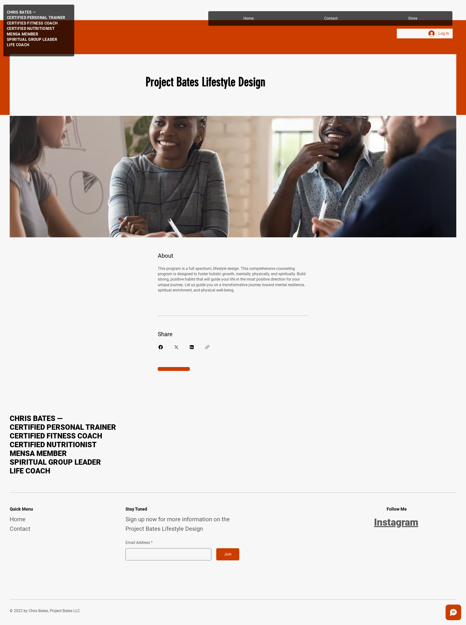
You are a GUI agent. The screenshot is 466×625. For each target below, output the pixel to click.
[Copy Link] (207, 347)
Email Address (137, 543)
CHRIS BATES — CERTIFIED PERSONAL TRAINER (63, 422)
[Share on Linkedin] (192, 347)
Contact (20, 528)
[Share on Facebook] (161, 347)
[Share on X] (176, 347)
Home (17, 519)
